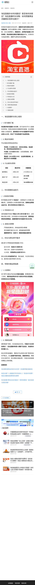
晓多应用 (23, 583)
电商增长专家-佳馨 (6, 23)
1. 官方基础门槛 (10, 83)
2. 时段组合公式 (10, 96)
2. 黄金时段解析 (10, 85)
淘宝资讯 (24, 23)
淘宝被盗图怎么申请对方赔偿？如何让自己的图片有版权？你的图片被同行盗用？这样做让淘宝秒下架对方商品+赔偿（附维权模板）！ (21, 469)
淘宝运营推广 (27, 445)
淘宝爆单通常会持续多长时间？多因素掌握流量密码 (17, 369)
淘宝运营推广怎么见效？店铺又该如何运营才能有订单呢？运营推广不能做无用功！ (21, 442)
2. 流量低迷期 (9, 110)
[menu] (32, 2)
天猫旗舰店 (28, 436)
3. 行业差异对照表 (11, 88)
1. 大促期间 (9, 107)
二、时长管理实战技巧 (11, 91)
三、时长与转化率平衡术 (11, 102)
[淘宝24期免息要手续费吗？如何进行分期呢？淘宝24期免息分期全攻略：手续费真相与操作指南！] (6, 460)
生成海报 (6, 397)
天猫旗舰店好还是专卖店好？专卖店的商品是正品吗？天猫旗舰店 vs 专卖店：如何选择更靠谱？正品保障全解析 (21, 433)
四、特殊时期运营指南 (11, 105)
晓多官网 (17, 583)
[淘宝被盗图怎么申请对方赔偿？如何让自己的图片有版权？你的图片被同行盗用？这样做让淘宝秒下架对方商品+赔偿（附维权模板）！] (6, 469)
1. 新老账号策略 (10, 94)
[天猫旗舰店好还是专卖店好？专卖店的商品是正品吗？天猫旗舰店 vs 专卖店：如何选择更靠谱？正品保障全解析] (6, 433)
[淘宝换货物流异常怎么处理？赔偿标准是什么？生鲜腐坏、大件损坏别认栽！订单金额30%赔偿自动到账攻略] (6, 451)
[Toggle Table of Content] (31, 77)
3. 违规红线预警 (10, 99)
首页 (2, 8)
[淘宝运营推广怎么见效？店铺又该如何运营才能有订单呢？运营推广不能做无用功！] (6, 442)
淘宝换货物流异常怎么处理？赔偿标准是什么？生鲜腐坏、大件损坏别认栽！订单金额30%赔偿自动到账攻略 (22, 451)
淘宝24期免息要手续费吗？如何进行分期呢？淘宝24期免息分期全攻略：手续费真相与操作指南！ (21, 460)
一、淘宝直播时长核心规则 (12, 80)
